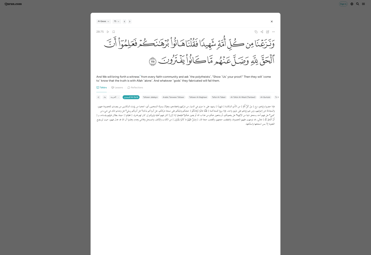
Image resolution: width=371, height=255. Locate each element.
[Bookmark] (113, 31)
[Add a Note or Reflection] (267, 31)
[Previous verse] (124, 21)
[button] (264, 44)
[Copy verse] (256, 31)
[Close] (272, 21)
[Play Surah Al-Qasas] (107, 31)
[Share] (261, 31)
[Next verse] (130, 21)
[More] (273, 31)
